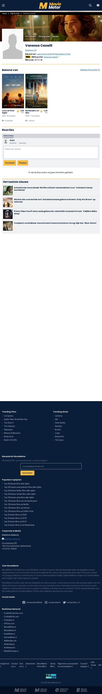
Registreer (5, 664)
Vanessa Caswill (51, 57)
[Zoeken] (90, 5)
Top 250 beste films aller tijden (16, 484)
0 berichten (9, 136)
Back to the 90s (10, 440)
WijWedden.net (10, 641)
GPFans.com (9, 623)
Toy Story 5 (8, 423)
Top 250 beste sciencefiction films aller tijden (22, 487)
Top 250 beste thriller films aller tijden (19, 491)
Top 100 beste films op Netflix (16, 504)
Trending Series (60, 411)
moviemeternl (54, 602)
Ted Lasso (59, 440)
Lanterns (58, 416)
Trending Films (9, 411)
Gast (12, 140)
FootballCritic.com (11, 617)
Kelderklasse (9, 644)
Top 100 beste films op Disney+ (17, 508)
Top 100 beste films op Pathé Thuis (18, 511)
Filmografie (44, 36)
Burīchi (58, 430)
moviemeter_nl (73, 602)
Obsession (8, 430)
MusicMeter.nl (10, 630)
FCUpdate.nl (9, 620)
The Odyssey (9, 426)
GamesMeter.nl (10, 637)
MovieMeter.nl (10, 627)
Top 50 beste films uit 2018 (15, 518)
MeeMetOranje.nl (11, 651)
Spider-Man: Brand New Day (15, 419)
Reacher (58, 426)
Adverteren (30, 664)
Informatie (30, 36)
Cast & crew (14, 13)
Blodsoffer (59, 436)
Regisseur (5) (30, 50)
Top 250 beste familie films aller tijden (20, 494)
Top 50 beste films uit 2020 (15, 515)
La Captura (8, 416)
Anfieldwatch (9, 648)
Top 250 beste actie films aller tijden (19, 497)
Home (4, 13)
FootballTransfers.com (13, 613)
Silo (56, 419)
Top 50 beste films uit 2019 (15, 522)
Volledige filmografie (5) (90, 70)
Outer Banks (60, 423)
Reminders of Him (63, 54)
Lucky (57, 433)
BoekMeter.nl (9, 634)
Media (56, 36)
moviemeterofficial (34, 602)
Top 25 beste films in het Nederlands (19, 525)
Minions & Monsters (12, 433)
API (99, 665)
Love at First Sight (44, 54)
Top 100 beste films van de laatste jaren (20, 501)
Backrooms (9, 436)
